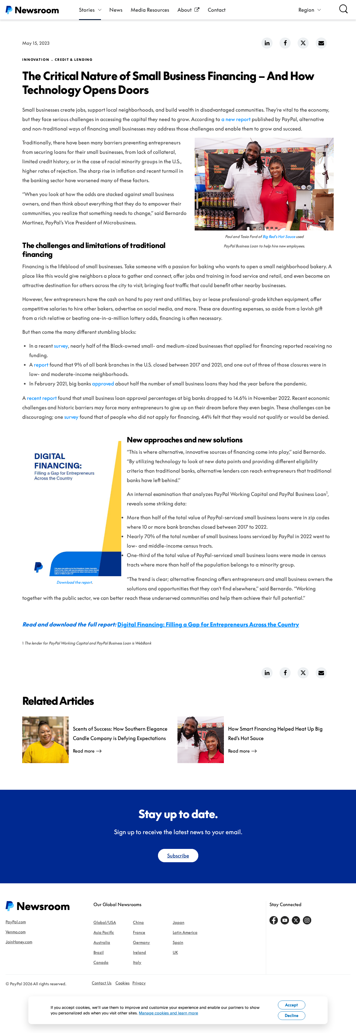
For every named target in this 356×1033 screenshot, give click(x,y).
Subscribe (178, 856)
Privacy (139, 983)
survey (61, 346)
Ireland (139, 952)
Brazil (98, 952)
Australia (101, 942)
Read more (84, 751)
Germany (141, 942)
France (139, 932)
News (115, 10)
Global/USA (104, 922)
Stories (87, 10)
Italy (137, 962)
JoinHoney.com (19, 941)
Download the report (74, 582)
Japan (178, 922)
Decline (291, 1015)
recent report (42, 398)
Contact (217, 10)
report (41, 365)
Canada (100, 962)
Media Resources (150, 10)
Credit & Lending (74, 60)
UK (175, 952)
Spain (178, 942)
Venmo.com (16, 931)
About (184, 10)
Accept (291, 1004)
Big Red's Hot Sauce (279, 236)
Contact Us (102, 983)
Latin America (185, 932)
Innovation (36, 60)
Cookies (122, 983)
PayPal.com (16, 921)
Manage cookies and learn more (168, 1013)
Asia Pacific (103, 932)
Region (306, 10)
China (138, 922)
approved (103, 383)
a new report (236, 119)
